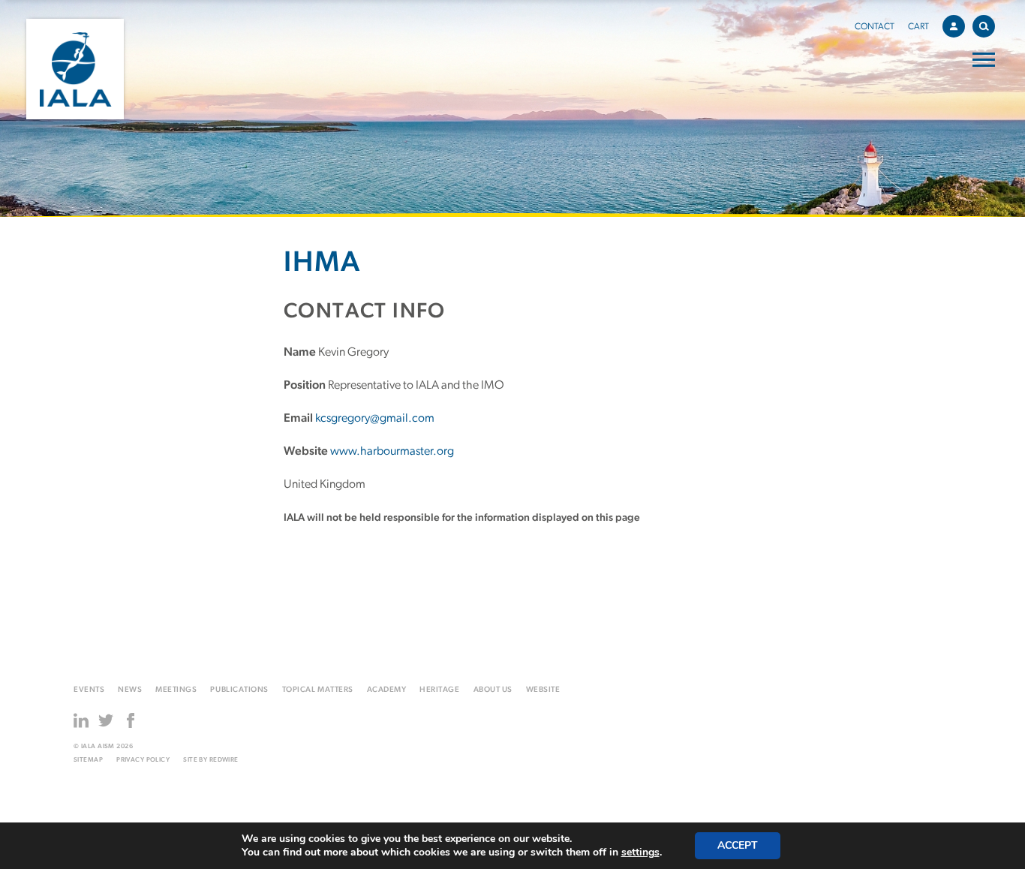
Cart (918, 27)
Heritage (439, 690)
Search (983, 26)
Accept (737, 845)
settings (640, 852)
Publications (239, 690)
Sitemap (88, 759)
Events (89, 690)
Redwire (224, 759)
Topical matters (317, 690)
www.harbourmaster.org (392, 452)
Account (953, 26)
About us (492, 690)
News (130, 690)
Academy (387, 690)
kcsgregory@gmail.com (374, 419)
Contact (874, 27)
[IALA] (75, 69)
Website (543, 690)
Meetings (176, 690)
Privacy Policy (143, 759)
